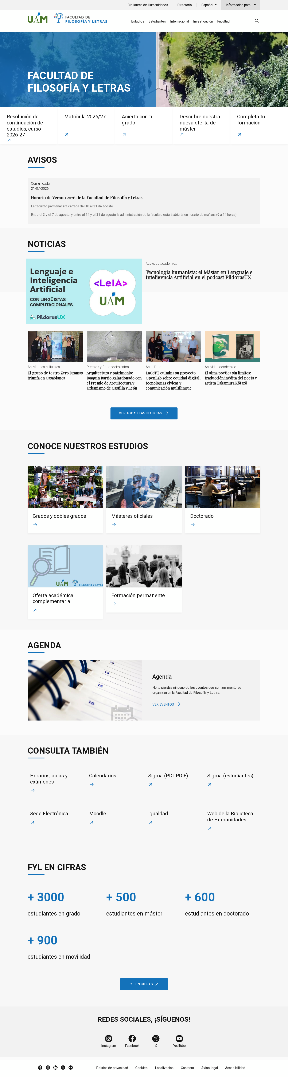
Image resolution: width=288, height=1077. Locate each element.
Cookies (141, 1068)
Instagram (108, 1046)
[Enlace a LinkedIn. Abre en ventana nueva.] (55, 1067)
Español (207, 5)
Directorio (184, 5)
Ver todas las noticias (140, 413)
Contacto (187, 1068)
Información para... (239, 5)
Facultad (223, 21)
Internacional (179, 21)
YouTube (179, 1046)
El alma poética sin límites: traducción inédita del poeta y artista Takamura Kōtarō (232, 361)
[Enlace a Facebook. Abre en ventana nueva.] (40, 1067)
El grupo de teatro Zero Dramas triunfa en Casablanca (55, 359)
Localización (164, 1068)
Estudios (137, 21)
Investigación (203, 21)
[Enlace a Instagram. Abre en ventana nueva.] (47, 1067)
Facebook (132, 1046)
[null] (256, 21)
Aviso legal (209, 1068)
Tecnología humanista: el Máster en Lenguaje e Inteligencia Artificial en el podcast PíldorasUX (144, 291)
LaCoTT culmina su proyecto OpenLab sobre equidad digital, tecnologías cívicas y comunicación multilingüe (173, 364)
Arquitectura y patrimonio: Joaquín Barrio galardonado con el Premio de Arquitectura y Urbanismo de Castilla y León (114, 364)
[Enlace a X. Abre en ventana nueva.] (63, 1067)
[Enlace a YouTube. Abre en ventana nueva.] (70, 1067)
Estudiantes (157, 21)
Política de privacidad (112, 1068)
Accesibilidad (235, 1068)
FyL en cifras (140, 984)
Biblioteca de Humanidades (148, 5)
